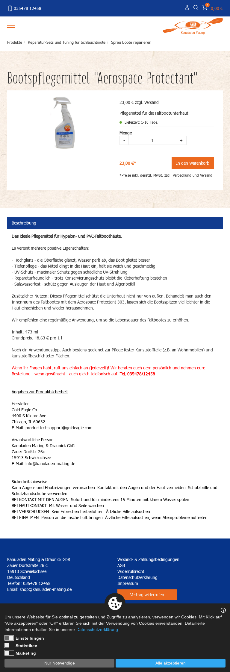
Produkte (14, 42)
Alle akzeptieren (170, 663)
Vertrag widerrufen (147, 594)
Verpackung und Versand (192, 175)
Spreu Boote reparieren (131, 42)
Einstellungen (30, 638)
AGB (121, 565)
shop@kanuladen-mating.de (46, 589)
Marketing (26, 653)
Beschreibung (24, 222)
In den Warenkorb (192, 163)
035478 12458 (27, 8)
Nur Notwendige (59, 663)
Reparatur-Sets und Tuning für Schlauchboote (66, 42)
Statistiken (26, 645)
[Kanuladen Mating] (193, 24)
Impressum (127, 583)
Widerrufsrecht (130, 571)
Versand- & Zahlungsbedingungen (148, 559)
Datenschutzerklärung (137, 577)
